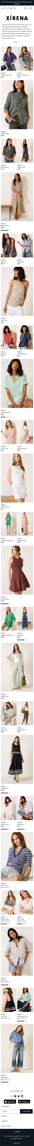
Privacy (22, 1136)
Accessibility (16, 1136)
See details (17, 3)
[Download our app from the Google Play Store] (24, 1101)
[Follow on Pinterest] (22, 1096)
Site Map (27, 1136)
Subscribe (26, 1111)
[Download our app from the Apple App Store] (10, 1102)
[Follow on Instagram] (15, 1096)
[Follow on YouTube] (19, 1096)
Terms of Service (8, 1136)
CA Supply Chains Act (16, 1138)
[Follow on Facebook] (12, 1096)
